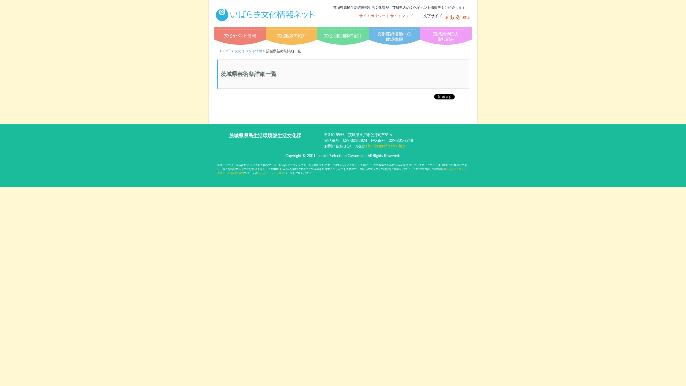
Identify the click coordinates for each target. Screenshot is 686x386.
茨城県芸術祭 (446, 36)
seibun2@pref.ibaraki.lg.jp (384, 146)
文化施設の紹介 (291, 36)
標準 (466, 18)
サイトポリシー (372, 16)
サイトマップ (401, 16)
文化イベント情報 (240, 36)
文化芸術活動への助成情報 (394, 36)
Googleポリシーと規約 (270, 173)
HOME (225, 51)
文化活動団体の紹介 (343, 36)
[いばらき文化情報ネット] (265, 17)
